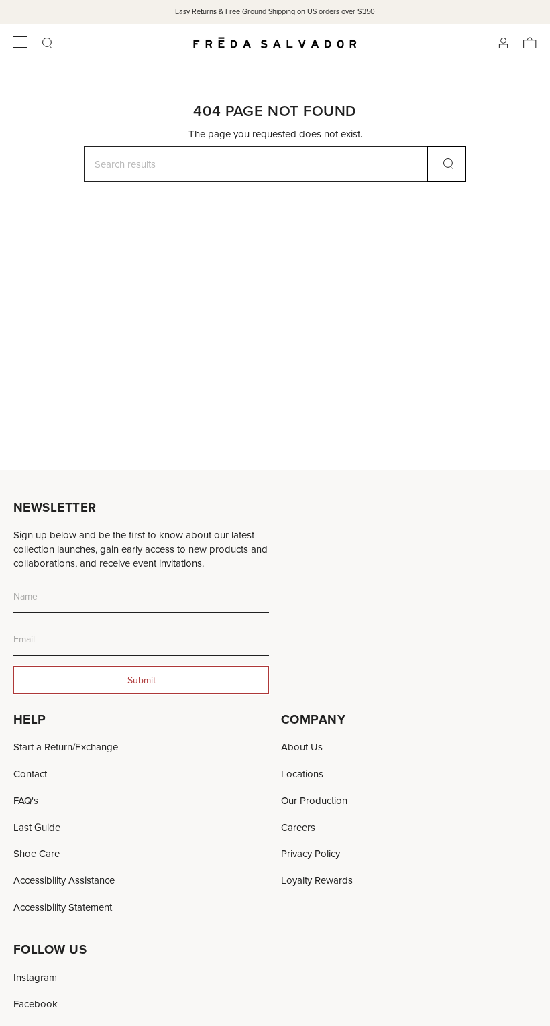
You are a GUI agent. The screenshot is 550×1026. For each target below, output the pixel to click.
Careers (298, 827)
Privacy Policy (310, 853)
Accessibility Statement (62, 907)
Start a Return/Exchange (65, 747)
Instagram (35, 977)
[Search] (446, 164)
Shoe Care (36, 853)
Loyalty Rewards (317, 880)
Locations (302, 773)
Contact (30, 773)
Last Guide (36, 827)
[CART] (530, 42)
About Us (302, 747)
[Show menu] (20, 42)
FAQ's (25, 800)
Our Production (314, 800)
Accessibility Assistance (64, 880)
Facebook (35, 1003)
